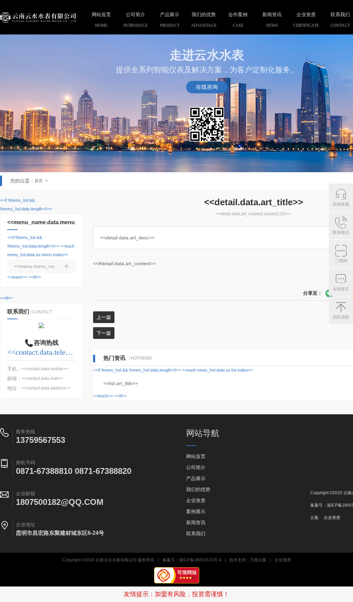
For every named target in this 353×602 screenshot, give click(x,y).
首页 (38, 180)
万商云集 (258, 560)
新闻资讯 (272, 20)
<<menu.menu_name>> (40, 266)
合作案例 (238, 20)
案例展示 (195, 511)
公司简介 (135, 20)
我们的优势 (203, 20)
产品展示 (170, 20)
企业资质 (306, 20)
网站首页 (101, 20)
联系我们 (195, 533)
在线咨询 (207, 87)
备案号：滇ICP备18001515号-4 (191, 560)
